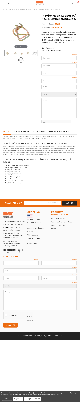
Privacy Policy (40, 336)
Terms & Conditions (54, 336)
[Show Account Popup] (72, 2)
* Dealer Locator (33, 238)
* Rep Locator (32, 235)
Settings (7, 399)
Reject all (18, 399)
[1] (7, 53)
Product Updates (58, 219)
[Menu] (2, 3)
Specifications (22, 132)
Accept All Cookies (32, 399)
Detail (7, 132)
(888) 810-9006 (14, 230)
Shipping (54, 229)
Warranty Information (59, 225)
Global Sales (32, 244)
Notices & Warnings (59, 132)
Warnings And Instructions (61, 222)
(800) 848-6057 (16, 227)
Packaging (39, 132)
